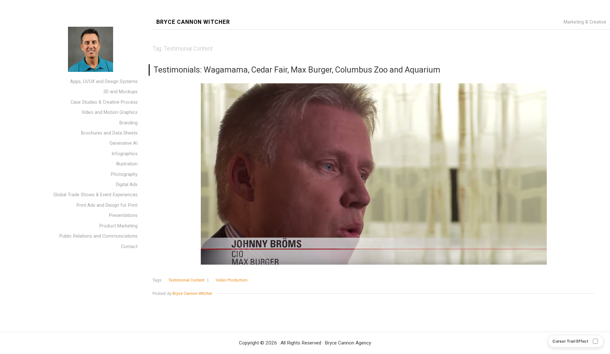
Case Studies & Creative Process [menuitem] (104, 102)
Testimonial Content (186, 280)
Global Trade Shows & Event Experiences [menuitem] (95, 195)
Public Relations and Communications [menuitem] (98, 236)
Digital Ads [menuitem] (127, 184)
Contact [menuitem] (129, 246)
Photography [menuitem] (124, 174)
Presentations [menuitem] (123, 215)
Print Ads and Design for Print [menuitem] (107, 205)
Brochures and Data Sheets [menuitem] (109, 133)
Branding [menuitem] (128, 123)
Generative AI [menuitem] (124, 143)
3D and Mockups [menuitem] (120, 91)
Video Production (231, 280)
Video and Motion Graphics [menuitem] (110, 112)
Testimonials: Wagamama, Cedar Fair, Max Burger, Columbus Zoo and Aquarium (296, 69)
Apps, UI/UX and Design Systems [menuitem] (104, 81)
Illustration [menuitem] (127, 164)
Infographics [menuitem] (125, 153)
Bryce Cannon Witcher (193, 22)
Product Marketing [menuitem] (118, 226)
